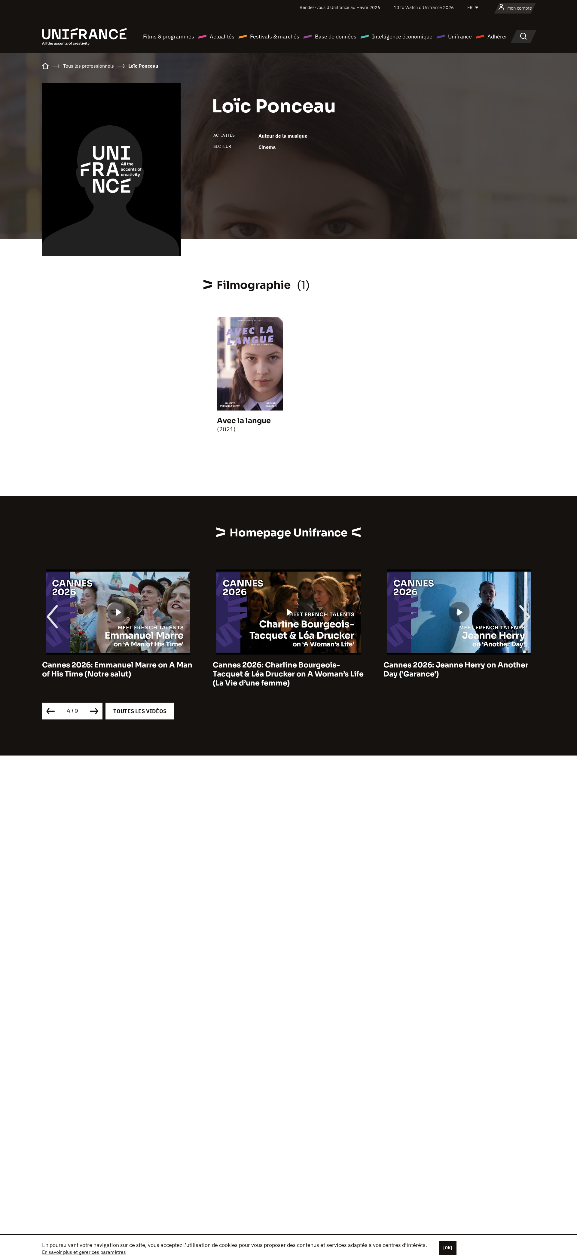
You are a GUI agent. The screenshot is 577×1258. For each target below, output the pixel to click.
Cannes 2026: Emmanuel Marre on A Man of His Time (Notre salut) (117, 670)
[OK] (447, 1247)
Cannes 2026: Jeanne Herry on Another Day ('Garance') (455, 670)
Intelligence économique (402, 36)
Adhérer (497, 36)
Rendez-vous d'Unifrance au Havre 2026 (340, 7)
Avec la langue (244, 420)
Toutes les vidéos (139, 711)
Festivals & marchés (274, 36)
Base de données (335, 36)
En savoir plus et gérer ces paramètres (84, 1252)
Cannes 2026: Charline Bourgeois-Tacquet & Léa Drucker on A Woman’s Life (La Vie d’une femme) (288, 674)
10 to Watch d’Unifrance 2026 (424, 7)
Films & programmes (168, 36)
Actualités (222, 36)
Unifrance (460, 36)
